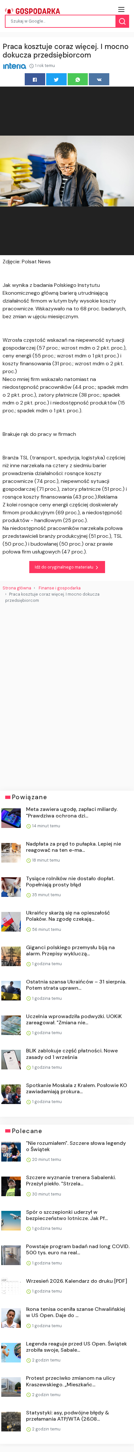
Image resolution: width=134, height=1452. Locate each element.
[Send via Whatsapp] (78, 79)
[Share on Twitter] (56, 79)
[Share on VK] (99, 79)
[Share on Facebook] (35, 79)
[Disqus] (67, 694)
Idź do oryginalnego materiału (64, 567)
